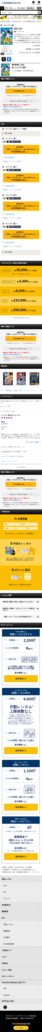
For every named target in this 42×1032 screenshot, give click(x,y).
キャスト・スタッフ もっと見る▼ (29, 52)
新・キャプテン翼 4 (19, 67)
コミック (14, 8)
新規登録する (21, 679)
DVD (2, 8)
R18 (39, 8)
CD (7, 8)
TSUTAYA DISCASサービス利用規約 (23, 867)
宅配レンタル (8, 924)
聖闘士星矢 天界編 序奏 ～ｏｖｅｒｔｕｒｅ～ (21, 390)
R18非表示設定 (8, 944)
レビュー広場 (6, 970)
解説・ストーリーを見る (12, 161)
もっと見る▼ (36, 45)
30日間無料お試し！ (20, 91)
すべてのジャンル (16, 21)
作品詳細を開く (9, 157)
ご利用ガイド (6, 950)
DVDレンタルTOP (5, 21)
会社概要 (4, 867)
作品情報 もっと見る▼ (33, 49)
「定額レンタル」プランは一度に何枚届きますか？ (18, 616)
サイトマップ (36, 872)
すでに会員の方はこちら (29, 95)
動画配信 (31, 8)
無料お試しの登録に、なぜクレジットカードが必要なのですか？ (19, 609)
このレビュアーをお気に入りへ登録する (12, 456)
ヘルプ (4, 957)
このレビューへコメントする (9, 461)
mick (2, 429)
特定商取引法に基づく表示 (8, 872)
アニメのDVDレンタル (29, 21)
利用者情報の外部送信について (23, 872)
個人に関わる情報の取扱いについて (27, 869)
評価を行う (6, 47)
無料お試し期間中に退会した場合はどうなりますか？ (18, 602)
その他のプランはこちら (13, 95)
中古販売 (6, 937)
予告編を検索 (9, 54)
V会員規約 (10, 867)
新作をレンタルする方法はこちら (12, 106)
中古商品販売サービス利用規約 (9, 869)
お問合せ (5, 963)
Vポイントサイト (8, 976)
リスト (33, 4)
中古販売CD (22, 8)
